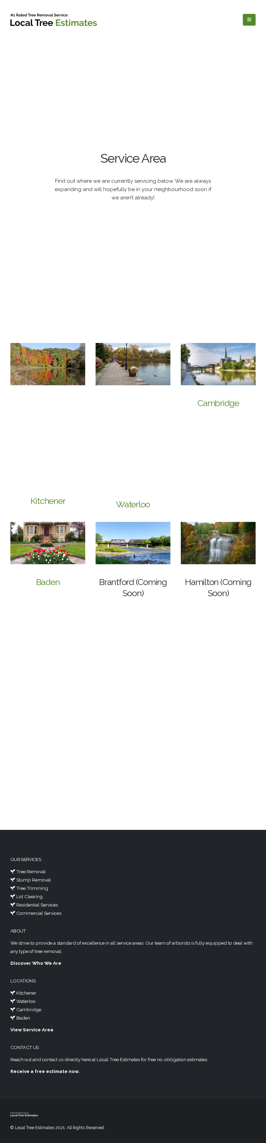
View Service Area (31, 1029)
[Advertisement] (133, 98)
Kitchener (47, 501)
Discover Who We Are (35, 963)
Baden (48, 582)
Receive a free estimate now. (45, 1071)
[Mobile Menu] (249, 20)
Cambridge (218, 403)
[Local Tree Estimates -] (53, 20)
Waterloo (133, 504)
